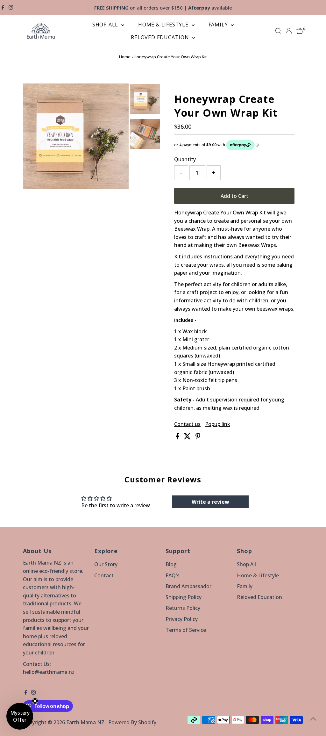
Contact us (187, 424)
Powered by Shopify (132, 722)
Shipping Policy (184, 597)
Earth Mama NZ (85, 722)
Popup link (217, 424)
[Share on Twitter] (188, 437)
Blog (171, 564)
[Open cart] (299, 31)
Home (125, 57)
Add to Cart (234, 195)
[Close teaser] (35, 701)
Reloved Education (160, 37)
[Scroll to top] (313, 718)
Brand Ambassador (188, 586)
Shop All (106, 24)
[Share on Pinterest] (198, 437)
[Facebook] (3, 7)
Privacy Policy (182, 619)
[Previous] (33, 93)
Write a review (210, 501)
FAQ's (173, 575)
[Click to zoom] (118, 94)
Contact (104, 575)
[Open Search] (278, 31)
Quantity (185, 159)
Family (219, 24)
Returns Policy (183, 607)
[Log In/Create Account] (289, 31)
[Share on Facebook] (178, 437)
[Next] (49, 93)
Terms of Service (186, 629)
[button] (19, 716)
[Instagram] (11, 7)
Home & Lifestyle (164, 24)
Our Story (105, 564)
